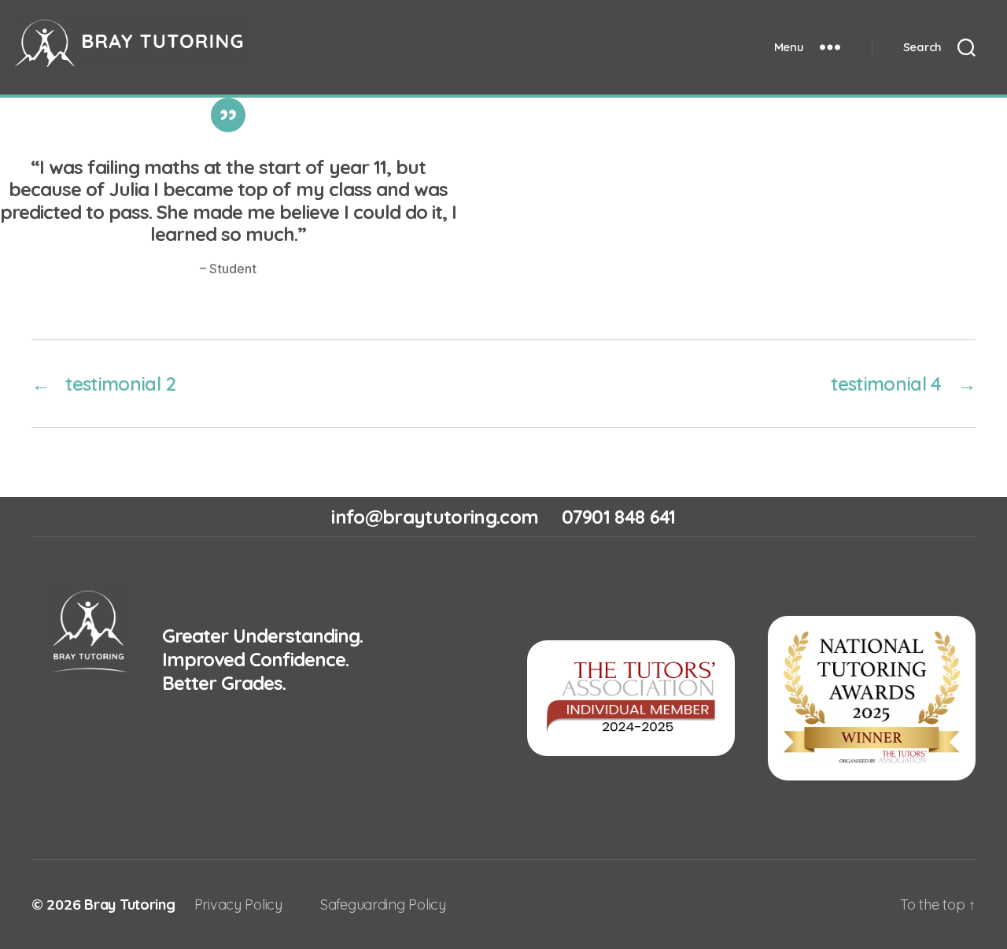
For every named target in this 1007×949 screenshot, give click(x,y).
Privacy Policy (238, 904)
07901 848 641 (618, 516)
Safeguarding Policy (383, 904)
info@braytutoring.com (434, 516)
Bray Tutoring (129, 904)
